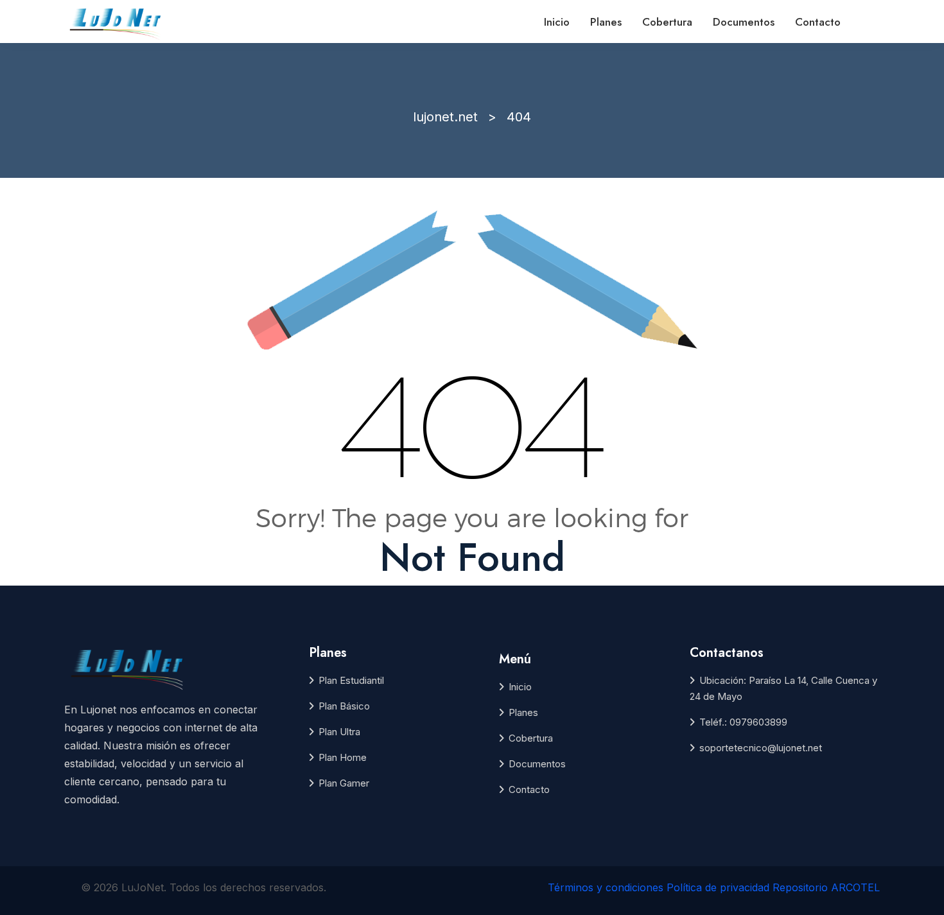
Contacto (818, 22)
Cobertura (667, 22)
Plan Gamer (344, 783)
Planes (606, 22)
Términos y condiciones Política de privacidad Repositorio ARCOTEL (714, 887)
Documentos (743, 22)
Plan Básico (344, 706)
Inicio (557, 22)
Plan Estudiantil (351, 680)
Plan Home (343, 757)
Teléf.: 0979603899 (743, 722)
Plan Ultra (339, 732)
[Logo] (116, 22)
